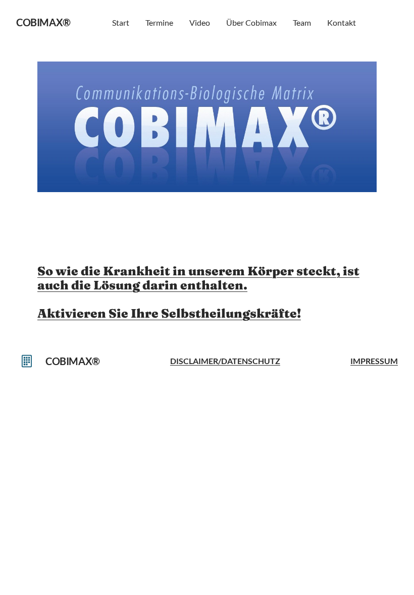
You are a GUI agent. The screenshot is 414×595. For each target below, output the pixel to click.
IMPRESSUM (374, 361)
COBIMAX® (43, 22)
